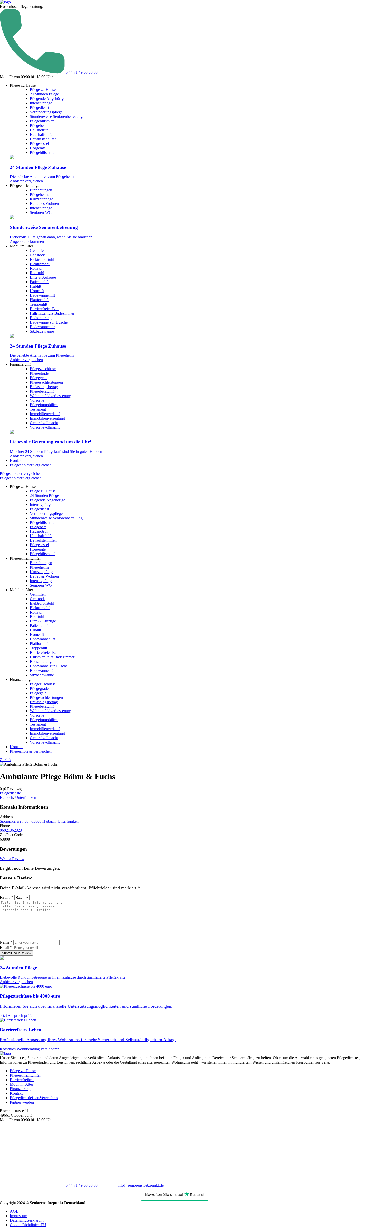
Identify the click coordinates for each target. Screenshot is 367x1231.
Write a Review (12, 859)
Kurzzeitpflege (41, 199)
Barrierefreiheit (22, 1080)
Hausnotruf (39, 130)
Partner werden (22, 1102)
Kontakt (16, 460)
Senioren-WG (41, 212)
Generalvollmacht (44, 423)
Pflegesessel (39, 143)
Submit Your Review (16, 953)
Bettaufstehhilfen (43, 139)
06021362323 (11, 830)
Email (6, 947)
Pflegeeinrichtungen (25, 1075)
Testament (38, 409)
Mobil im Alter (21, 1084)
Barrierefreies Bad (44, 309)
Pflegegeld (38, 378)
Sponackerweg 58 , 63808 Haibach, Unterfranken (39, 821)
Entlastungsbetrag (44, 387)
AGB (14, 1211)
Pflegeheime (39, 194)
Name (6, 942)
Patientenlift (39, 282)
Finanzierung (20, 1089)
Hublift (35, 286)
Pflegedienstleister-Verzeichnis (34, 1098)
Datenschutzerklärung (27, 1220)
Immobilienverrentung (47, 418)
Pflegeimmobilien (44, 405)
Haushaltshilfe (41, 134)
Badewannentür (42, 327)
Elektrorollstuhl (42, 259)
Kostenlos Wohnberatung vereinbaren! (30, 1049)
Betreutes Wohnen (44, 203)
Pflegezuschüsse (43, 369)
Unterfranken (25, 797)
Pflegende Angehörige (47, 98)
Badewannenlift (42, 295)
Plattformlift (39, 300)
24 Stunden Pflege (44, 94)
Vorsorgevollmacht (45, 427)
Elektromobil (40, 264)
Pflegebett (38, 125)
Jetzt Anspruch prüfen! (18, 1015)
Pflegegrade (39, 373)
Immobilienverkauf (45, 414)
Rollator (36, 268)
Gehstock (37, 255)
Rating (6, 897)
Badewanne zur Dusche (49, 322)
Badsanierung (41, 318)
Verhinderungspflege (46, 112)
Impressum (18, 1216)
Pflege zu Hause (43, 90)
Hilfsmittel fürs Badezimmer (52, 313)
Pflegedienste (10, 793)
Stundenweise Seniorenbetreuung (56, 116)
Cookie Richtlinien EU (28, 1225)
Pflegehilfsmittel (42, 121)
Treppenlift (38, 304)
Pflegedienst (39, 107)
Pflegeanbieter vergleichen (31, 465)
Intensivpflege (41, 103)
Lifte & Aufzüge (43, 277)
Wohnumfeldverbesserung (50, 396)
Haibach (6, 797)
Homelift (37, 291)
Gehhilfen (38, 250)
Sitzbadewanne (42, 331)
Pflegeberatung (42, 391)
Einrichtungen (41, 190)
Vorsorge (37, 400)
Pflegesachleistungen (46, 382)
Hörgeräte (38, 148)
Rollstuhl (37, 273)
